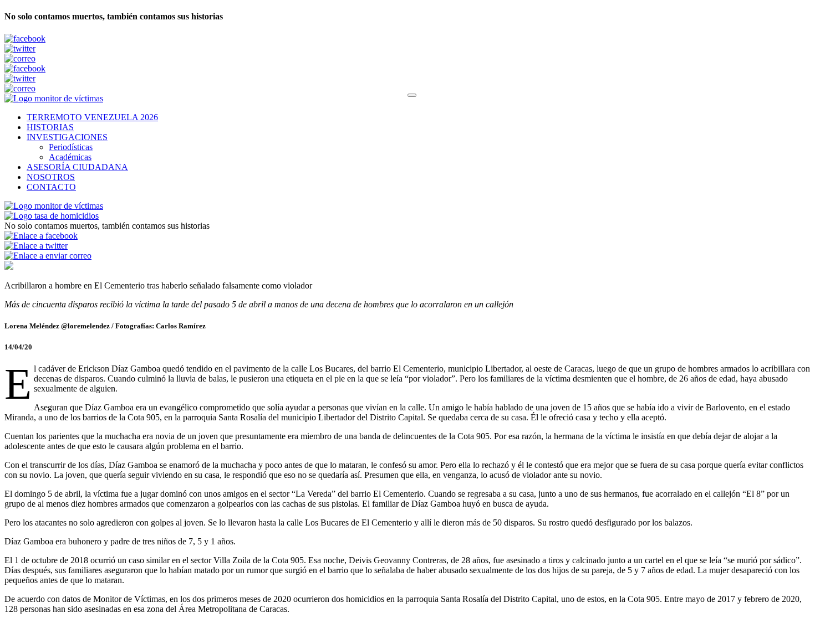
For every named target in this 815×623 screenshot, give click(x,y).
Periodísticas (71, 147)
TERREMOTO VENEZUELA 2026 (92, 117)
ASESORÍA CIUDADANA (77, 167)
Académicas (70, 157)
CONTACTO (51, 187)
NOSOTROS (51, 177)
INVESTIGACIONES (67, 137)
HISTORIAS (50, 127)
